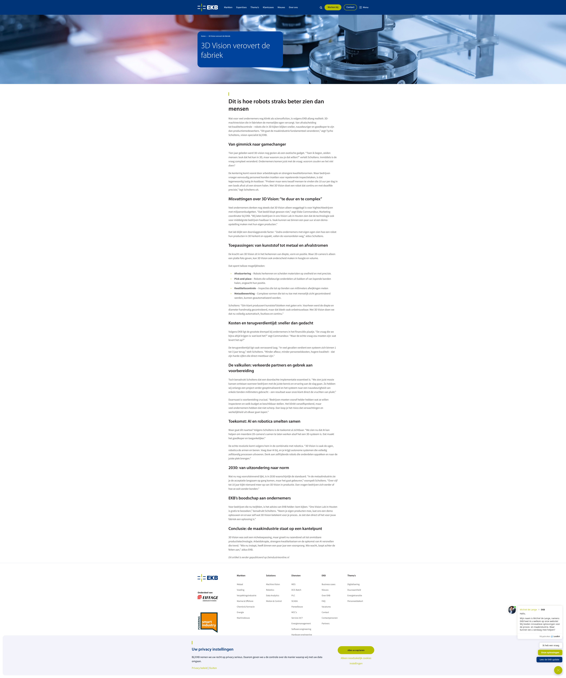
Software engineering (301, 629)
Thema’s (254, 7)
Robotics (270, 590)
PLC (293, 595)
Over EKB (326, 595)
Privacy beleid (199, 668)
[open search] (321, 7)
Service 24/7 (297, 618)
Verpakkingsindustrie (246, 595)
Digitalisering (353, 584)
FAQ (323, 601)
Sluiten (213, 668)
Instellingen (355, 663)
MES (293, 584)
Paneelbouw (297, 606)
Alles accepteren (356, 650)
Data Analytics (272, 595)
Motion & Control (274, 601)
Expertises (241, 7)
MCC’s (294, 612)
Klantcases (268, 7)
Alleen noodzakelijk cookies (356, 658)
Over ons (293, 7)
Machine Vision (273, 584)
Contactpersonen (330, 618)
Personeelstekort (355, 601)
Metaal (240, 584)
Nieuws (281, 7)
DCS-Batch (296, 590)
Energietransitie (354, 595)
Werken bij (333, 7)
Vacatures (326, 606)
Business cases (328, 584)
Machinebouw (243, 618)
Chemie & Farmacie (246, 606)
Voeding (240, 590)
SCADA (294, 601)
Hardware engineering (301, 634)
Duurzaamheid (354, 590)
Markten (228, 7)
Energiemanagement (301, 623)
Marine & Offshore (245, 601)
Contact (350, 7)
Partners (326, 623)
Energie (240, 612)
